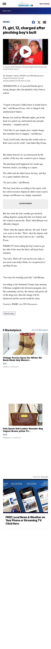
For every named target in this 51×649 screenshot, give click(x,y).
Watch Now (43, 4)
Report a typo (9, 313)
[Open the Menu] (4, 4)
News (6, 22)
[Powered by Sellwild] (44, 477)
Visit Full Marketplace (40, 330)
